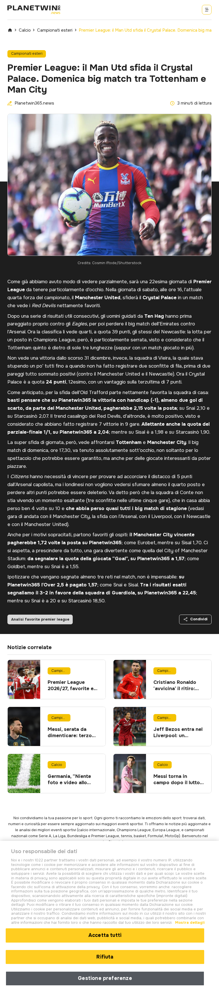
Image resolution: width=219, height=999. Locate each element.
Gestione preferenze (105, 978)
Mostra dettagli (189, 922)
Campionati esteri (54, 30)
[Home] (10, 30)
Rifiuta (104, 957)
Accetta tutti (104, 935)
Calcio (25, 30)
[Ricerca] (207, 10)
